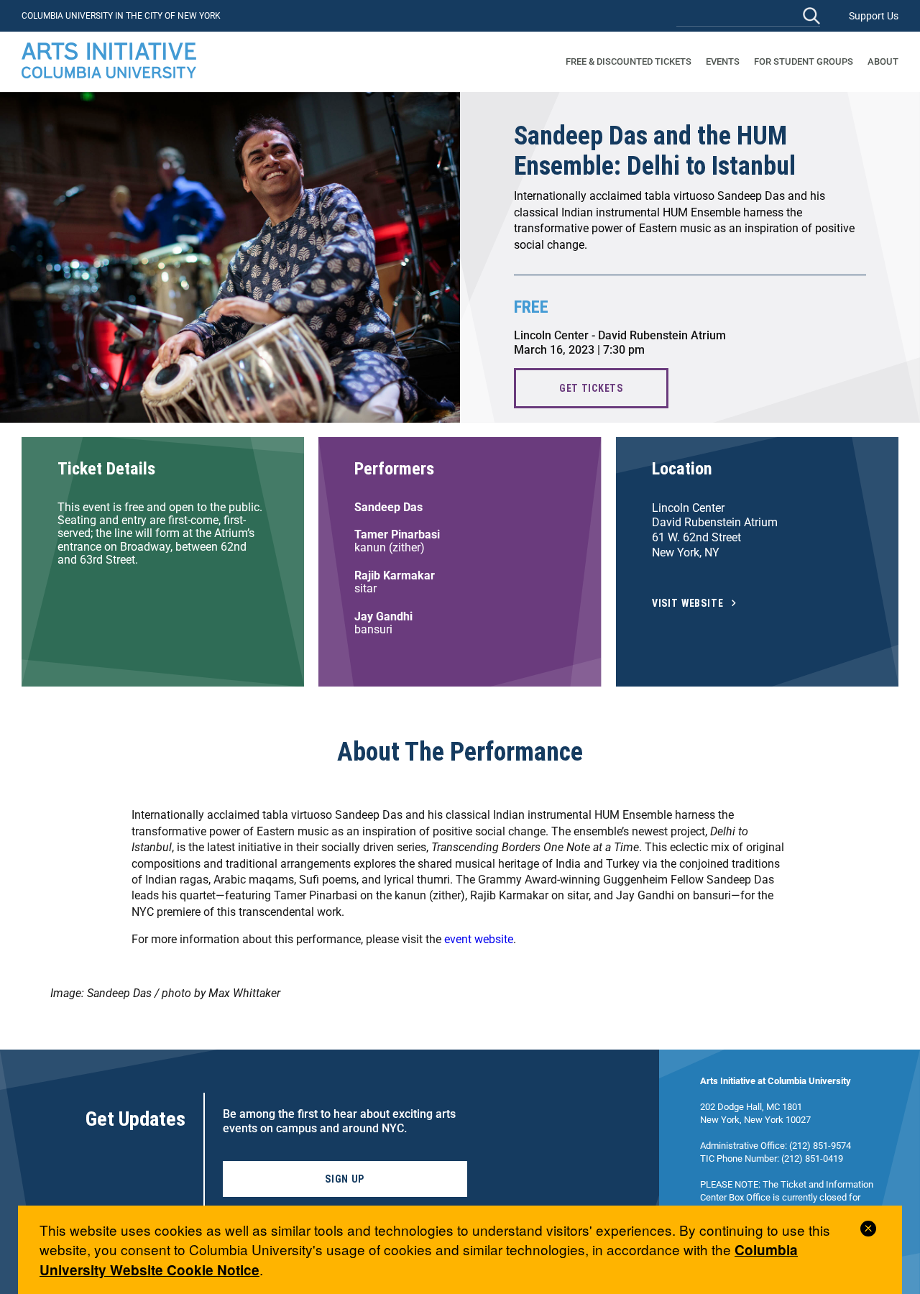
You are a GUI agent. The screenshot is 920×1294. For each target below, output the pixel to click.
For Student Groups (803, 61)
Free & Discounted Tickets (628, 61)
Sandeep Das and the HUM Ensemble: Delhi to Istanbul (655, 151)
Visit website (688, 603)
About (883, 61)
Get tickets (591, 388)
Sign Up (344, 1179)
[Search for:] (748, 15)
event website (478, 939)
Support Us (873, 16)
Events (723, 61)
